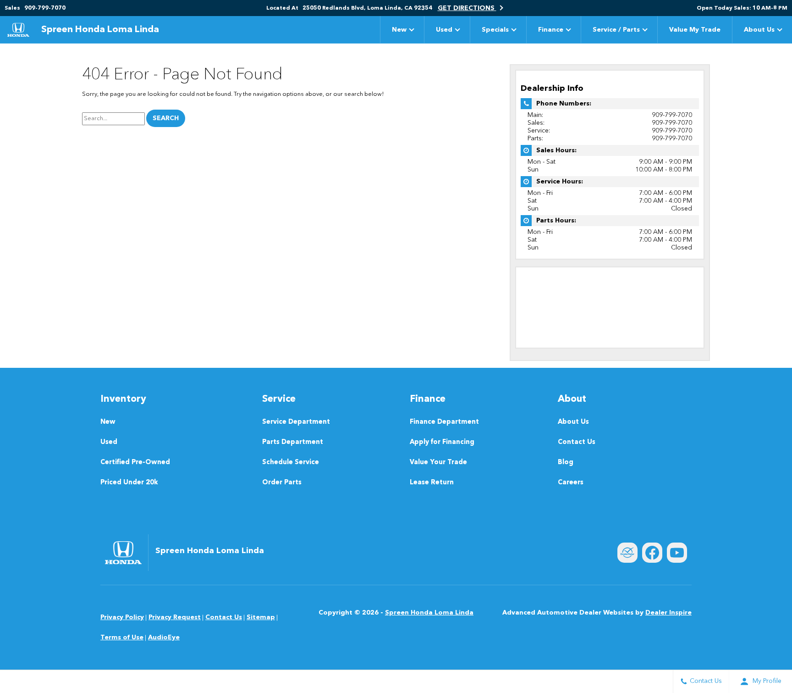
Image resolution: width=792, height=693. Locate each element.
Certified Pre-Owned (135, 462)
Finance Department (444, 422)
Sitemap (261, 617)
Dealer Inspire (668, 613)
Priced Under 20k (129, 482)
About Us (759, 30)
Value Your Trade (438, 462)
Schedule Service (290, 462)
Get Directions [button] (467, 8)
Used (444, 30)
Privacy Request (174, 617)
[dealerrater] (627, 553)
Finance (550, 30)
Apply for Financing (442, 442)
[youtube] (677, 553)
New (399, 30)
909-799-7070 (672, 115)
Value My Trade (694, 30)
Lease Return (432, 482)
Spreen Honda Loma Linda (429, 613)
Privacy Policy (122, 617)
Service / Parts (616, 30)
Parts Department (292, 442)
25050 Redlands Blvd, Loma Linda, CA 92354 (367, 8)
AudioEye (164, 637)
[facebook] (652, 553)
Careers (570, 482)
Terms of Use (121, 637)
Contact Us (576, 442)
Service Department (296, 422)
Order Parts (282, 482)
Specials (495, 30)
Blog (565, 462)
